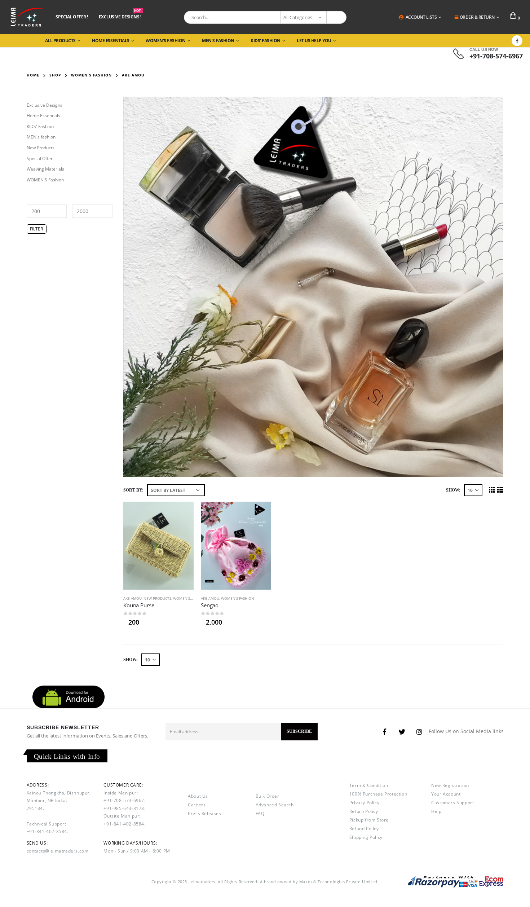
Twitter (402, 732)
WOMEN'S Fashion (189, 598)
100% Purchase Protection (378, 794)
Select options (259, 513)
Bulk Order (267, 796)
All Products (60, 41)
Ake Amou (132, 598)
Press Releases (204, 813)
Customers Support (452, 803)
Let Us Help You (314, 41)
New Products (157, 598)
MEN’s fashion (218, 41)
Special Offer (40, 158)
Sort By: (133, 490)
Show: (453, 490)
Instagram (419, 732)
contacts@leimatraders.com (58, 851)
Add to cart (181, 513)
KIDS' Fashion (40, 126)
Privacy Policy (364, 803)
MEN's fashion (41, 137)
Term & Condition (368, 785)
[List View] (499, 489)
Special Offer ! (72, 17)
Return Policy (363, 811)
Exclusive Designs (44, 105)
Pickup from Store (369, 820)
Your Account (445, 794)
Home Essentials (110, 41)
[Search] (336, 17)
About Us (198, 796)
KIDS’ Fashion (266, 41)
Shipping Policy (366, 837)
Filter (36, 229)
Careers (197, 805)
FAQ (260, 813)
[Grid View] (491, 489)
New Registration (450, 785)
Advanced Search (275, 805)
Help (436, 811)
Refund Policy (364, 828)
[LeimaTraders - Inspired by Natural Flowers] (26, 17)
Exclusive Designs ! (120, 16)
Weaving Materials (45, 169)
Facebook (384, 732)
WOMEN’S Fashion (166, 41)
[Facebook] (517, 40)
